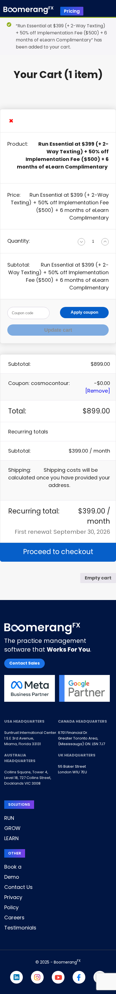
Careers (14, 917)
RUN (9, 818)
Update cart (58, 330)
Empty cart (98, 578)
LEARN (11, 838)
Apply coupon (84, 312)
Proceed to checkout (58, 551)
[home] (28, 11)
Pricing (72, 11)
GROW (12, 828)
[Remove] (97, 390)
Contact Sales (24, 663)
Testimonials (20, 927)
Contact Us (18, 887)
